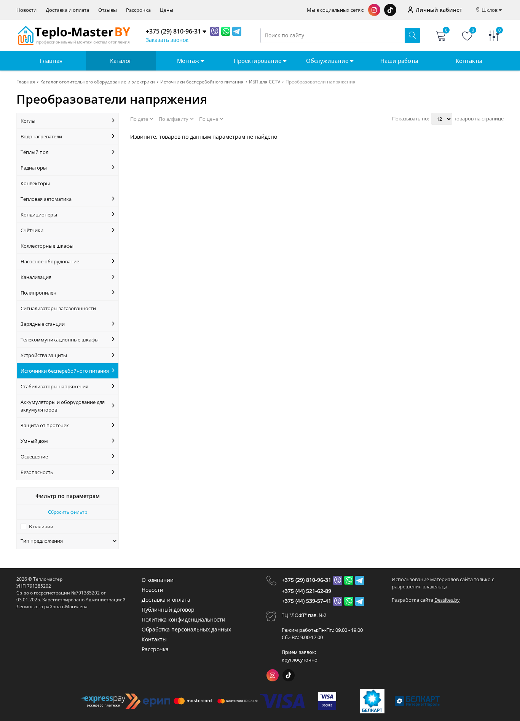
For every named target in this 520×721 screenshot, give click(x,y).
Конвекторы (35, 183)
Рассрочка (138, 10)
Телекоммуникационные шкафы (60, 339)
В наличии (41, 526)
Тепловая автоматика (46, 198)
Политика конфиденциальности (183, 619)
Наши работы (399, 60)
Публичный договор (168, 609)
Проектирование (258, 60)
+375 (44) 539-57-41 (306, 600)
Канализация (36, 277)
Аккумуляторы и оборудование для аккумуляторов (63, 406)
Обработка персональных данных (186, 629)
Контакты (469, 60)
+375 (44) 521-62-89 (306, 590)
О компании (158, 579)
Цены (166, 10)
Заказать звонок (167, 39)
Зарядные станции (43, 323)
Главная (51, 60)
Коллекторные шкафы (47, 245)
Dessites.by (447, 599)
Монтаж (189, 60)
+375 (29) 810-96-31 (306, 579)
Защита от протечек (45, 425)
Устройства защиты (44, 355)
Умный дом (34, 440)
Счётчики (32, 230)
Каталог (120, 60)
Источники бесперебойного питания (65, 370)
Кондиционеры (39, 214)
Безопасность (37, 472)
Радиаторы (34, 167)
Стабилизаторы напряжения (54, 386)
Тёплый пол (34, 152)
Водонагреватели (41, 136)
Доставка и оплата (67, 10)
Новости (26, 10)
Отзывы (107, 10)
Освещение (34, 456)
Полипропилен (38, 292)
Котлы (28, 120)
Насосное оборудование (50, 261)
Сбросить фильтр (67, 512)
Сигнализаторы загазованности (58, 308)
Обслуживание (328, 60)
